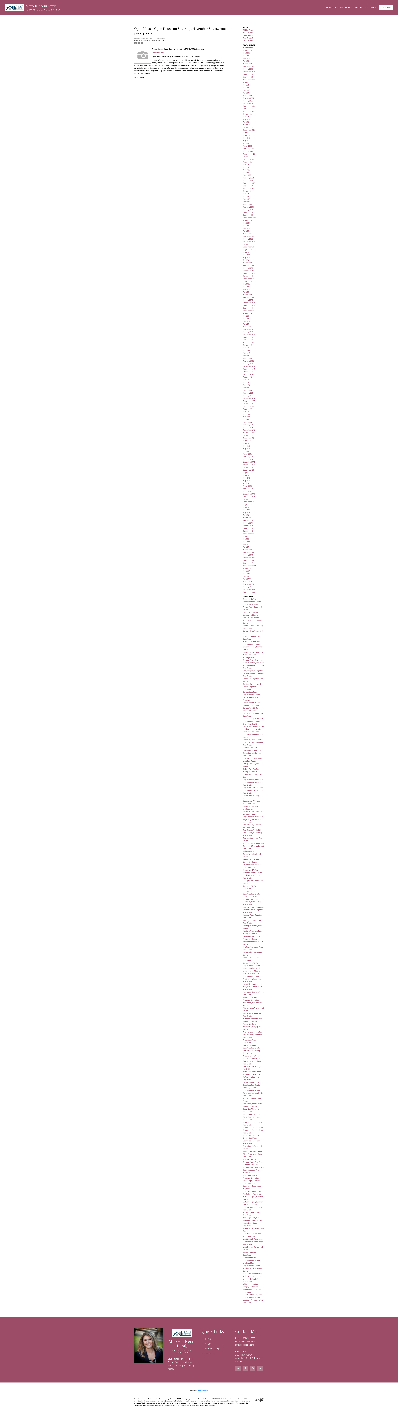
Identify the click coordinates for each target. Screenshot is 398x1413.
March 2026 (247, 64)
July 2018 (246, 284)
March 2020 (247, 234)
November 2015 (249, 369)
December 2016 (249, 335)
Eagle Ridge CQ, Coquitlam (253, 817)
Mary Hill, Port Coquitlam (252, 984)
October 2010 (248, 531)
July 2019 (246, 252)
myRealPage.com (203, 1390)
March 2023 (247, 146)
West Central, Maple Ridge (253, 1239)
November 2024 (249, 106)
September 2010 (249, 534)
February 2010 (248, 552)
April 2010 (246, 547)
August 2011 (247, 505)
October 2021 (248, 186)
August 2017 (247, 313)
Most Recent (248, 48)
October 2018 (248, 276)
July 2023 (246, 135)
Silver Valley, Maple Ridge (252, 1151)
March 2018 (247, 295)
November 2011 (249, 497)
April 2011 (246, 515)
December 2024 (249, 103)
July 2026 (246, 53)
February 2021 (248, 207)
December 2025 (249, 72)
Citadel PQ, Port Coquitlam (253, 740)
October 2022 (248, 157)
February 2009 (248, 584)
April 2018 (246, 292)
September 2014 (249, 406)
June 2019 (246, 255)
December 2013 (249, 430)
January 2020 (248, 239)
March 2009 (247, 582)
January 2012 (248, 491)
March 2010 (247, 550)
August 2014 (247, 409)
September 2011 (249, 502)
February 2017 (248, 329)
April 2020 (247, 231)
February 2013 (248, 457)
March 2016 (247, 358)
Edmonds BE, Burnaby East (253, 843)
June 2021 (246, 196)
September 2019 (249, 247)
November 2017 (249, 305)
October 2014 (248, 404)
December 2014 (249, 398)
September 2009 (249, 566)
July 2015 (246, 380)
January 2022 (248, 180)
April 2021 (246, 202)
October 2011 (248, 499)
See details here (158, 53)
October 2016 (248, 340)
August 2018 (247, 281)
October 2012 (248, 467)
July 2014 (246, 412)
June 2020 (246, 226)
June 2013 (246, 446)
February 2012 (248, 489)
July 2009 (246, 571)
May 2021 (246, 199)
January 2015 (248, 396)
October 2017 (248, 308)
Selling (357, 7)
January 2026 (248, 69)
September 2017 (249, 311)
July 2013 (246, 443)
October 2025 (248, 77)
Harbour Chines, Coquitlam (253, 907)
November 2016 (249, 337)
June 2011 (246, 510)
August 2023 (247, 133)
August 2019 (247, 250)
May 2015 (246, 385)
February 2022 (248, 178)
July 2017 (246, 316)
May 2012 (246, 481)
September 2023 (249, 130)
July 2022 (246, 165)
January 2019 (248, 268)
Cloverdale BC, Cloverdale (252, 751)
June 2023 (246, 138)
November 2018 (249, 273)
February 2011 (248, 520)
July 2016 (246, 348)
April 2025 (246, 93)
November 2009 (249, 560)
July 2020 (246, 223)
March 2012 (247, 486)
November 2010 (249, 528)
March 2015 (247, 390)
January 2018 (248, 300)
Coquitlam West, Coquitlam (253, 788)
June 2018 (246, 287)
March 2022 (247, 175)
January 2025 (248, 101)
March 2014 (247, 422)
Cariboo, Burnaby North (252, 684)
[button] (386, 7)
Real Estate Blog (249, 38)
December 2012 (249, 462)
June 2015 (246, 382)
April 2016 (246, 356)
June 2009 (247, 574)
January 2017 (248, 332)
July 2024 (246, 117)
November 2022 (249, 154)
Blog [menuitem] (366, 7)
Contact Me (386, 7)
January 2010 (248, 555)
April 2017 (246, 324)
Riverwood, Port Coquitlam (253, 1128)
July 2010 (246, 539)
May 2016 (246, 353)
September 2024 (249, 111)
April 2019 (246, 260)
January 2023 (248, 151)
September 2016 (249, 343)
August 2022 (247, 162)
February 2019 (248, 265)
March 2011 (247, 518)
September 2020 (249, 218)
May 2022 (246, 170)
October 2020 (248, 215)
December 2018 (249, 271)
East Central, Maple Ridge (253, 830)
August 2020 (247, 220)
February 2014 (248, 425)
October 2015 (248, 372)
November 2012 (249, 465)
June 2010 (246, 542)
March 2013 (247, 454)
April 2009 (247, 579)
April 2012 (246, 483)
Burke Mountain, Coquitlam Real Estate (153, 40)
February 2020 (248, 236)
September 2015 (249, 374)
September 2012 (249, 470)
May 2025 (246, 90)
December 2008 (249, 589)
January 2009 (248, 587)
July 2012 (246, 475)
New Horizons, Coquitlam (252, 1032)
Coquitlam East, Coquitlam (253, 780)
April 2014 (246, 420)
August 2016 (247, 345)
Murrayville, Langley (250, 1024)
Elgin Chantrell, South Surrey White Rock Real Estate (252, 854)
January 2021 (248, 210)
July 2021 (246, 194)
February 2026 (248, 66)
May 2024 (246, 119)
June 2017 (246, 319)
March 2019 (247, 263)
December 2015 (249, 366)
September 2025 (249, 80)
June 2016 (246, 350)
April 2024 (247, 122)
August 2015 (247, 377)
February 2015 (248, 393)
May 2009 (246, 576)
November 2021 (249, 183)
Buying (348, 7)
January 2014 (248, 428)
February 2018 (248, 297)
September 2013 (249, 438)
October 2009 (248, 563)
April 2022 (246, 173)
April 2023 (246, 143)
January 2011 (248, 523)
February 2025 (248, 98)
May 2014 (246, 417)
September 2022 (249, 159)
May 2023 (246, 141)
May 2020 (246, 228)
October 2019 (248, 244)
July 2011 (246, 507)
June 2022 (246, 167)
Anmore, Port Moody (251, 618)
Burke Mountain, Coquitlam (253, 663)
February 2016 (248, 361)
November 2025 (249, 74)
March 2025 (247, 95)
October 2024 (248, 109)
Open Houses (248, 35)
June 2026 (246, 56)
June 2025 (246, 88)
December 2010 (249, 526)
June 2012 (246, 478)
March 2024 (247, 125)
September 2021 (249, 188)
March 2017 (247, 327)
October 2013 (248, 435)
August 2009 (247, 568)
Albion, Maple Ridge (250, 604)
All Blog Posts (248, 30)
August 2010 (247, 536)
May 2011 (246, 513)
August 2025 (247, 82)
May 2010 (246, 544)
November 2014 (249, 401)
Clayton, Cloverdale (250, 748)
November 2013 (249, 433)
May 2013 (246, 449)
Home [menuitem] (328, 7)
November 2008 (249, 592)
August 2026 (247, 50)
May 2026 (246, 58)
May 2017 (246, 321)
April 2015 (246, 388)
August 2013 (247, 441)
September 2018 (249, 279)
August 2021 (247, 191)
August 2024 (247, 114)
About (372, 7)
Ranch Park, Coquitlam (251, 1114)
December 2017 (249, 303)
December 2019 (249, 242)
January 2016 (248, 364)
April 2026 (247, 61)
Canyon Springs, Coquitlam (253, 671)
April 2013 (246, 451)
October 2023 (248, 127)
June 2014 (246, 414)
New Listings (248, 33)
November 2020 (249, 212)
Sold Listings (248, 41)
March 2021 (247, 204)
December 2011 (249, 494)
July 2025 (246, 85)
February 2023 (248, 149)
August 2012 (247, 473)
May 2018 (246, 289)
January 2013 (248, 459)
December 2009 (249, 558)
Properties (337, 7)
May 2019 (246, 258)
